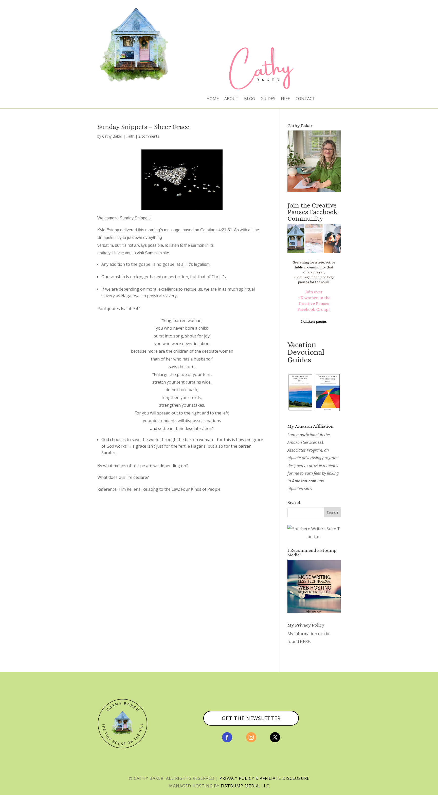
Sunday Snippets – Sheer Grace (143, 126)
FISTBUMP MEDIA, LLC (245, 786)
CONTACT (305, 99)
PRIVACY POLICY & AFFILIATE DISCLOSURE (264, 778)
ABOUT (231, 99)
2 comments (148, 136)
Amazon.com (304, 481)
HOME (213, 99)
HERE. (305, 641)
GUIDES (268, 99)
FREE (285, 99)
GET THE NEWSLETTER (251, 718)
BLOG (249, 99)
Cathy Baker (112, 136)
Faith (130, 136)
